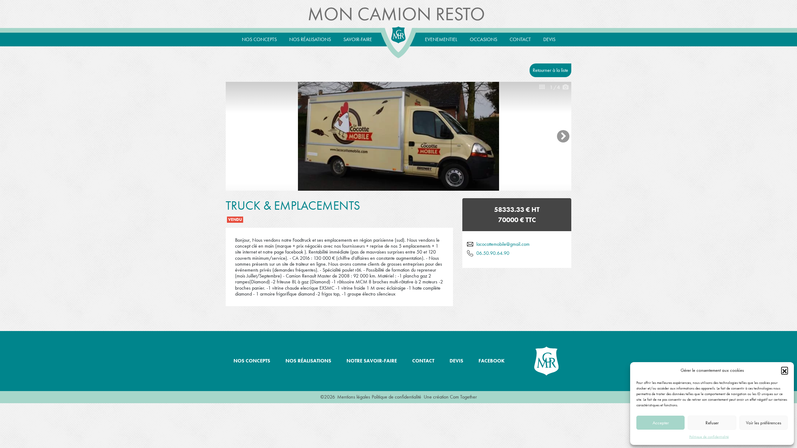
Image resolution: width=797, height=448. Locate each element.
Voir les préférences (763, 423)
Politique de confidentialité (709, 436)
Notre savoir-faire (372, 360)
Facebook (492, 360)
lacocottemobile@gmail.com (503, 244)
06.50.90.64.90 (492, 253)
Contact (520, 39)
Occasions (483, 39)
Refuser (712, 423)
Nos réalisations (310, 39)
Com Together (463, 397)
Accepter (661, 423)
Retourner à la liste (550, 70)
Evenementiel (441, 39)
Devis (549, 39)
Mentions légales (353, 397)
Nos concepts (259, 39)
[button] (784, 370)
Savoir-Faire (357, 39)
